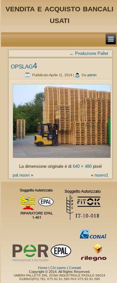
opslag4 (24, 65)
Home (42, 268)
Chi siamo (58, 268)
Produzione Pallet (89, 53)
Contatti (75, 268)
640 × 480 (82, 166)
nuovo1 (101, 175)
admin (92, 75)
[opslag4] (62, 157)
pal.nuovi (21, 175)
